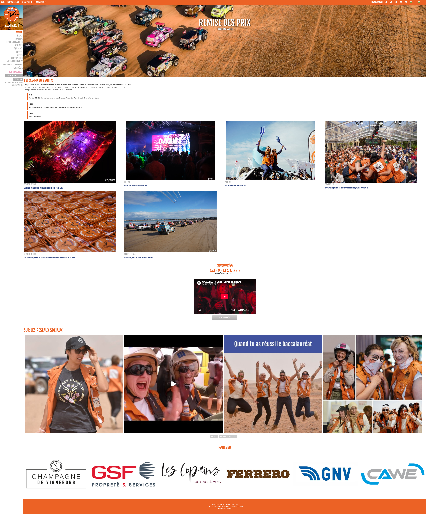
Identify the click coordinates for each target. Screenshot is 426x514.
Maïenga (229, 508)
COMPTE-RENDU (30, 184)
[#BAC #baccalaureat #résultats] (273, 384)
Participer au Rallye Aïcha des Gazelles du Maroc (228, 506)
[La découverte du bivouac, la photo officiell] (173, 384)
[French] (421, 2)
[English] (413, 2)
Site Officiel (209, 506)
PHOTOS (127, 182)
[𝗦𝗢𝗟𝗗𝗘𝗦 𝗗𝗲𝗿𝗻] (74, 384)
